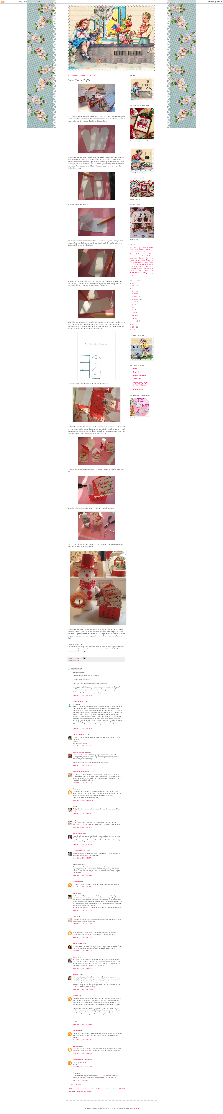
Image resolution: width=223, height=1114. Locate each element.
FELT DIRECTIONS (135, 256)
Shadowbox (134, 268)
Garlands (150, 256)
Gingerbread (133, 258)
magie (75, 820)
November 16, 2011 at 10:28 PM (83, 813)
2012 (134, 288)
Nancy (75, 957)
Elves (151, 254)
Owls (146, 262)
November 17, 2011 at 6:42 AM (82, 827)
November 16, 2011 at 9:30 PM (82, 783)
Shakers (141, 268)
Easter (146, 254)
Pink (131, 266)
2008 (134, 330)
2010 (134, 324)
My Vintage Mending (79, 771)
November (135, 294)
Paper (151, 262)
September (135, 299)
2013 (134, 286)
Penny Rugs (141, 264)
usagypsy (76, 974)
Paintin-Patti (137, 379)
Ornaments (76, 660)
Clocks (151, 252)
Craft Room (139, 254)
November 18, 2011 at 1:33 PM (82, 951)
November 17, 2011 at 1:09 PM (82, 858)
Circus (146, 252)
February (135, 318)
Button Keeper (143, 250)
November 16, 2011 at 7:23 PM (82, 728)
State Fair (149, 270)
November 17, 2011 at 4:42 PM (82, 887)
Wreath (137, 275)
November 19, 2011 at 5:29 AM (82, 1024)
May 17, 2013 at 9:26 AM (80, 1080)
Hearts (143, 260)
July (133, 304)
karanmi (75, 996)
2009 (134, 327)
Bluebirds (150, 248)
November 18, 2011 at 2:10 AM (82, 910)
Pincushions (149, 264)
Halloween (149, 258)
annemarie (76, 882)
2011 (134, 291)
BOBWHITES (134, 249)
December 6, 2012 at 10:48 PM (82, 1067)
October (134, 296)
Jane (74, 789)
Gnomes (141, 258)
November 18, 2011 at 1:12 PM (82, 937)
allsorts (135, 368)
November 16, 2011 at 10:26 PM (83, 800)
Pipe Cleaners (139, 266)
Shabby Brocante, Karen (81, 1059)
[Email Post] (84, 658)
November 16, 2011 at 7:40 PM (82, 746)
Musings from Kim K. (80, 752)
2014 (134, 283)
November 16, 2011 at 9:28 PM (82, 765)
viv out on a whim (138, 389)
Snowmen (147, 268)
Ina (74, 930)
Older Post (121, 1088)
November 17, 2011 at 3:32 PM (82, 875)
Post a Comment (76, 1084)
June (133, 307)
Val (74, 806)
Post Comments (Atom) (83, 1092)
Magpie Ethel (137, 372)
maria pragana (77, 943)
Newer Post (71, 1088)
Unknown (76, 1031)
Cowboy (132, 254)
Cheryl (75, 893)
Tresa (75, 916)
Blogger (136, 1108)
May (133, 310)
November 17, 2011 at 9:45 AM (82, 844)
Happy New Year (135, 260)
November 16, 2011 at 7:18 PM (82, 695)
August (134, 302)
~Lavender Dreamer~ (80, 851)
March (134, 315)
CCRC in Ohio (103, 1076)
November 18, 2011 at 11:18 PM (83, 989)
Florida (143, 256)
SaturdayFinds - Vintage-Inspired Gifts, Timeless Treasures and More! (141, 384)
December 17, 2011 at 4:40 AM (82, 1040)
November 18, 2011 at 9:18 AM (82, 923)
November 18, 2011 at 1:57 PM (82, 968)
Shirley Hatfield (78, 833)
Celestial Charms (78, 702)
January (134, 321)
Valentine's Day (138, 272)
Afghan (144, 247)
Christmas (138, 252)
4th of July (135, 248)
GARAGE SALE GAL (79, 735)
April (133, 313)
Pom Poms (149, 266)
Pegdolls (133, 264)
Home (97, 1088)
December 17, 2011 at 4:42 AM (82, 1053)
